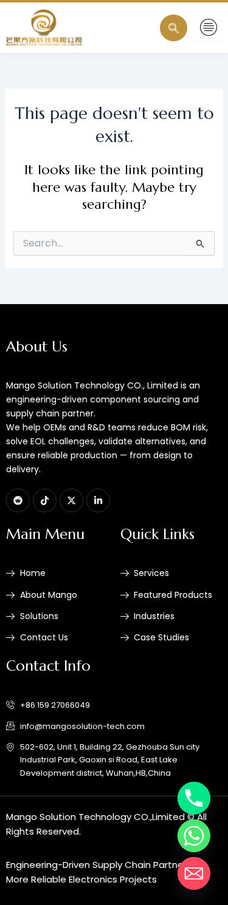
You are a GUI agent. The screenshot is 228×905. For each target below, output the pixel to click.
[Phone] (194, 798)
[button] (173, 28)
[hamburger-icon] (208, 27)
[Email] (194, 873)
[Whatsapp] (194, 835)
